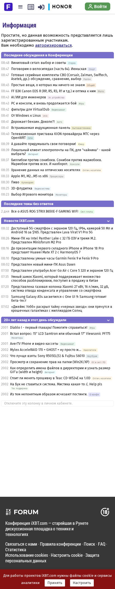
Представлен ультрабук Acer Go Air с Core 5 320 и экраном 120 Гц (62, 271)
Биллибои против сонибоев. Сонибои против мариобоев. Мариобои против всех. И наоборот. (56, 162)
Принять (54, 583)
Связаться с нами (21, 544)
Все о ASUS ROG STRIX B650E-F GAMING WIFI (44, 211)
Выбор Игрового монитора (32, 194)
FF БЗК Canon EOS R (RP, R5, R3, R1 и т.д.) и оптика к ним (54, 91)
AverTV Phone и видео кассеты (34, 344)
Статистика (15, 549)
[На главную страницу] (8, 6)
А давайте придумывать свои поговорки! (43, 144)
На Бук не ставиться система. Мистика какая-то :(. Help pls (56, 384)
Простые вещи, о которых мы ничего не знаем (48, 85)
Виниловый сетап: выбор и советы (38, 63)
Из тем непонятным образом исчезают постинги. (48, 394)
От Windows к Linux (26, 116)
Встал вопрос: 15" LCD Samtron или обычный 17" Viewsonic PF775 (60, 334)
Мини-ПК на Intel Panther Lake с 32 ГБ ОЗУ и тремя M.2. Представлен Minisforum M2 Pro (53, 240)
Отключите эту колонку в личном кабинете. (38, 403)
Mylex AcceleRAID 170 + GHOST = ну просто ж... (45, 350)
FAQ (101, 544)
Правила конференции (60, 544)
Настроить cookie (67, 555)
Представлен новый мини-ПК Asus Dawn (43, 264)
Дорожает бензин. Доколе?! (33, 122)
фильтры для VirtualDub (30, 109)
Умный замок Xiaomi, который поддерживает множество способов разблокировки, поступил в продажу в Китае (55, 279)
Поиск (89, 544)
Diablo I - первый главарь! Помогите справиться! (48, 328)
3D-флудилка (21, 188)
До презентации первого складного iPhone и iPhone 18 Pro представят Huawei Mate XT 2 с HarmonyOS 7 (57, 250)
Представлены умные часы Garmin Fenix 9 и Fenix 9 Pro (55, 258)
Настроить (82, 583)
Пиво (15, 182)
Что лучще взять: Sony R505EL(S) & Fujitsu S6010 (48, 356)
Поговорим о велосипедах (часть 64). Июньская (49, 69)
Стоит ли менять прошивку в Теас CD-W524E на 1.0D (50, 378)
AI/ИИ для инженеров (28, 97)
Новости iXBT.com (19, 221)
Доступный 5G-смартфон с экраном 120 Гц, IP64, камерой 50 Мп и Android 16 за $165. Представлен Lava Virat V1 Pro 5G (62, 230)
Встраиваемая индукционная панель (40, 128)
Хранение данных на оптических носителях (45, 170)
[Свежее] (30, 7)
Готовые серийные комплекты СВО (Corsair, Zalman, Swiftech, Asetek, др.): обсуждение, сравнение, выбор (59, 77)
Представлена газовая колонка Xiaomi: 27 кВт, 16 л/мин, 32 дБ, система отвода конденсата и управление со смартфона (60, 289)
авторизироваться (53, 45)
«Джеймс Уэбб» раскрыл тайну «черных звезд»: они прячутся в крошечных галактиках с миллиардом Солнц (61, 309)
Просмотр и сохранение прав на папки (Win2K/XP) (49, 362)
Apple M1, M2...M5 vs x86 (29, 176)
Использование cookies (26, 555)
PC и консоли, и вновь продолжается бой (43, 103)
